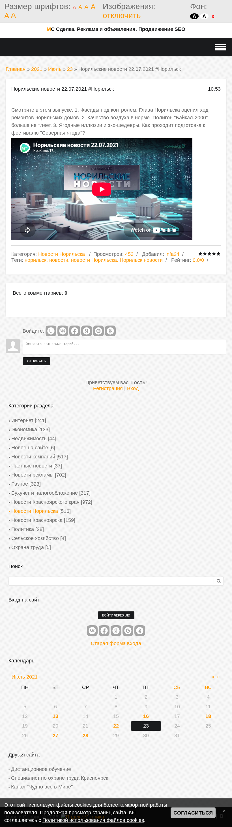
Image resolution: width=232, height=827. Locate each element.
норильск (35, 260)
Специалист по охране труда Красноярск (59, 778)
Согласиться (193, 813)
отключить (122, 15)
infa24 (172, 254)
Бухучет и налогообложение (44, 493)
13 (55, 716)
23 (70, 69)
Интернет (22, 420)
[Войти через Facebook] (74, 331)
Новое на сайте (29, 447)
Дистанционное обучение (41, 769)
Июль (54, 69)
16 (146, 716)
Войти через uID (116, 615)
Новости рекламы (32, 475)
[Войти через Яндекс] (86, 331)
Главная (15, 69)
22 (116, 726)
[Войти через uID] (51, 331)
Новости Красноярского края (45, 502)
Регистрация (108, 388)
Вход (133, 388)
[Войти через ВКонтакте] (62, 331)
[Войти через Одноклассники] (110, 331)
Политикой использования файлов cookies (93, 820)
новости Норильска (94, 260)
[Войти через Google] (98, 331)
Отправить (36, 361)
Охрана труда (27, 547)
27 (55, 735)
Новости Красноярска (37, 520)
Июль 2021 (25, 677)
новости (58, 260)
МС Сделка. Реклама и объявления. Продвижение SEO (116, 29)
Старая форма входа (116, 643)
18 (208, 716)
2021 (36, 69)
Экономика (24, 429)
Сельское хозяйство (35, 538)
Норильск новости (141, 260)
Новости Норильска (61, 254)
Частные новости (31, 466)
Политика (22, 529)
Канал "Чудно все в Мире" (42, 787)
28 (85, 735)
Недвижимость (28, 438)
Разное (19, 484)
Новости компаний (33, 457)
